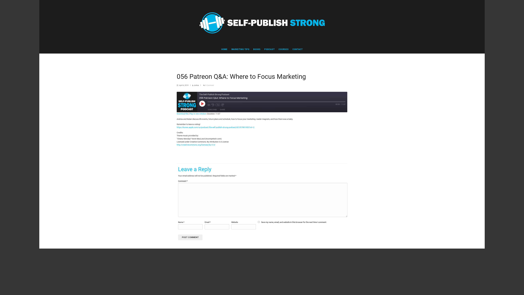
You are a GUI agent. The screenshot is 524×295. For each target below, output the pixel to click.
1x (218, 105)
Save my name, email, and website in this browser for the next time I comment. (294, 222)
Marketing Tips (240, 49)
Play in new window (197, 114)
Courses (284, 49)
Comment (183, 181)
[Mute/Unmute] (208, 105)
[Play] (202, 104)
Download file (182, 114)
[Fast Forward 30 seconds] (222, 105)
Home (224, 49)
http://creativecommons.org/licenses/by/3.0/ (196, 145)
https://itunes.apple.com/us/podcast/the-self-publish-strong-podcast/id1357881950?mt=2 (215, 127)
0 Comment (209, 85)
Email (208, 222)
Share (222, 109)
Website (234, 222)
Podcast (269, 49)
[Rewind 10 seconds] (213, 105)
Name (181, 222)
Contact (297, 49)
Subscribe (212, 109)
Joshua (196, 85)
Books (256, 49)
